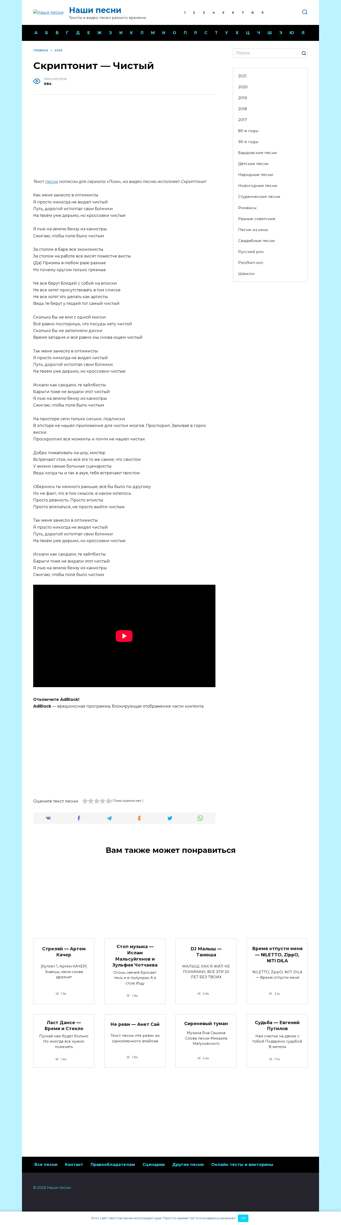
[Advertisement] (124, 137)
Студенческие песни (259, 196)
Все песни (45, 1164)
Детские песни (253, 163)
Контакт (74, 1164)
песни (51, 181)
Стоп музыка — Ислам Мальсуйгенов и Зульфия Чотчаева (135, 956)
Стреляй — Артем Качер (64, 951)
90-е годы (248, 141)
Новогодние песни (257, 185)
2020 (243, 86)
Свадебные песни (256, 240)
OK (243, 1218)
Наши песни (95, 10)
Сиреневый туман (206, 1023)
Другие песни (188, 1164)
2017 (242, 119)
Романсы (247, 207)
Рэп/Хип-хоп (250, 262)
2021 (242, 76)
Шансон (246, 273)
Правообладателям (113, 1164)
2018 (242, 108)
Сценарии (154, 1164)
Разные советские (256, 218)
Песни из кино (253, 229)
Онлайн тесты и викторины (242, 1164)
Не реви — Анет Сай (135, 1024)
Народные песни (255, 174)
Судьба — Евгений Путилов (277, 1025)
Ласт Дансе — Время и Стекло (63, 1025)
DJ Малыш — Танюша (206, 951)
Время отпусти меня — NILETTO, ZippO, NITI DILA (277, 954)
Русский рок (251, 251)
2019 (242, 97)
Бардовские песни (257, 152)
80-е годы (248, 130)
